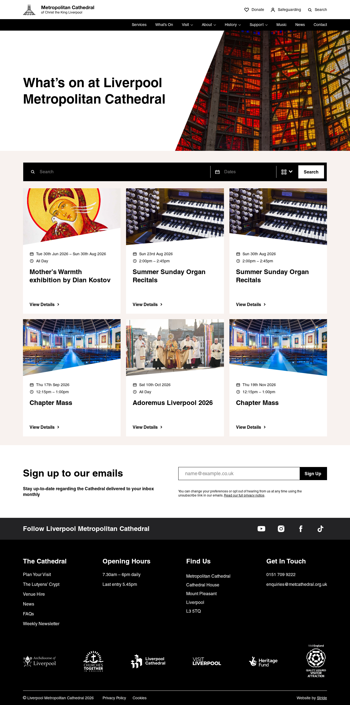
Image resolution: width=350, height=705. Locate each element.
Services (139, 24)
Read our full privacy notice (244, 495)
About (207, 24)
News (300, 24)
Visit (185, 24)
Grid (284, 172)
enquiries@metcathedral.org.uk (296, 584)
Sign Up (313, 473)
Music (281, 24)
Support (257, 24)
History (231, 24)
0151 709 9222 (281, 574)
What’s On (164, 24)
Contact (320, 24)
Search (311, 172)
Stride (322, 698)
